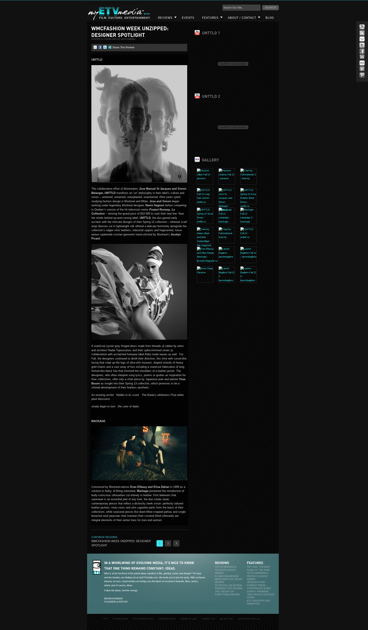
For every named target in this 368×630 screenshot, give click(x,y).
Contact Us (208, 619)
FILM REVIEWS (120, 619)
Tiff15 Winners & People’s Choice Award (225, 570)
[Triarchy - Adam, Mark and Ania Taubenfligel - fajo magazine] (205, 245)
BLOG (270, 17)
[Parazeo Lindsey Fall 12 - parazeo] (227, 178)
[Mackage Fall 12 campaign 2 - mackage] (248, 221)
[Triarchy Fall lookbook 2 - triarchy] (248, 178)
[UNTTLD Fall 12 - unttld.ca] (248, 237)
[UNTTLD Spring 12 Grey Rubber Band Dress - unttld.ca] (248, 206)
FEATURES (210, 17)
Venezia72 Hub (256, 582)
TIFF (105, 619)
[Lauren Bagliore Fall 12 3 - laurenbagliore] (248, 280)
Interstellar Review (228, 585)
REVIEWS (165, 17)
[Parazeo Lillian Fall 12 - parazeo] (205, 178)
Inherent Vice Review (228, 588)
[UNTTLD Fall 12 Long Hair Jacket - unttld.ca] (205, 202)
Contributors (166, 619)
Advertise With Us (249, 619)
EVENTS (188, 17)
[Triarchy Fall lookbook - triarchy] (227, 237)
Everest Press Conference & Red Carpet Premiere (259, 588)
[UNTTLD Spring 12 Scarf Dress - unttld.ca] (205, 221)
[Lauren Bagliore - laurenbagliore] (227, 256)
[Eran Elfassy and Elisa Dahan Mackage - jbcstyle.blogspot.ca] (207, 260)
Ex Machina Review (227, 576)
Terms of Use (188, 619)
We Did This (226, 619)
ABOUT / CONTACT (242, 17)
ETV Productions (143, 619)
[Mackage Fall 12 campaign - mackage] (227, 221)
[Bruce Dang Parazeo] (205, 272)
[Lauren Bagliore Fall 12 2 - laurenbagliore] (227, 280)
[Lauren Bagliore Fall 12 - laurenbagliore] (248, 256)
